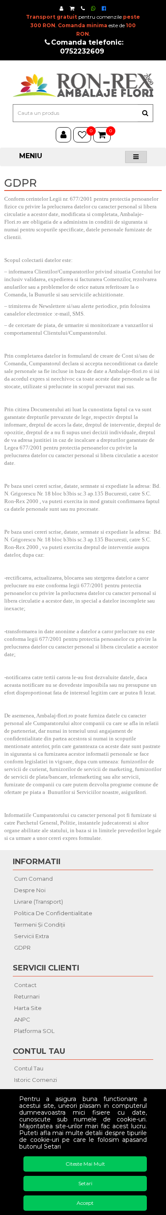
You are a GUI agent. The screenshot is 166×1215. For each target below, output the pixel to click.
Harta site (28, 1007)
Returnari (27, 996)
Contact (25, 985)
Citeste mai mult (85, 1164)
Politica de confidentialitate (53, 913)
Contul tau (28, 1068)
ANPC (22, 1019)
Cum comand (33, 878)
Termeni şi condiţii (39, 924)
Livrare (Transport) (38, 901)
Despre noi (30, 890)
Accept (85, 1203)
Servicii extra (31, 936)
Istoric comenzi (35, 1079)
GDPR (22, 947)
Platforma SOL (34, 1030)
